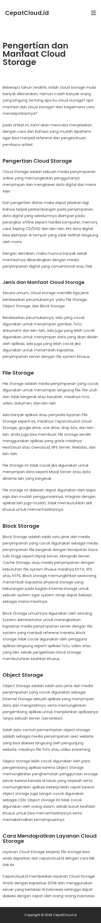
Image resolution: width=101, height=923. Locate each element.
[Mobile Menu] (93, 13)
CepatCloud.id (27, 13)
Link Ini (8, 864)
